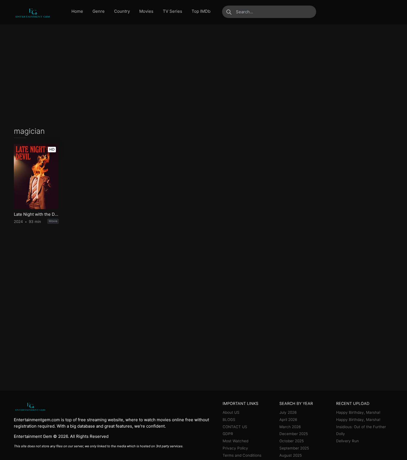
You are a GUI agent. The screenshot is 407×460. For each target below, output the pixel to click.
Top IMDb (201, 11)
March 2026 (290, 427)
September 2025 (294, 448)
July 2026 (288, 412)
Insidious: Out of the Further (361, 427)
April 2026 (288, 419)
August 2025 (290, 455)
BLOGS (229, 419)
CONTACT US (235, 427)
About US (231, 412)
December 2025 (293, 433)
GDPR (228, 433)
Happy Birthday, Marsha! (358, 412)
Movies (146, 11)
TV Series (172, 11)
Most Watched (235, 441)
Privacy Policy (235, 448)
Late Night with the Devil (36, 214)
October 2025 (291, 441)
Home (77, 11)
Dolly (340, 433)
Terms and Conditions (242, 455)
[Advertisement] (203, 75)
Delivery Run (347, 441)
